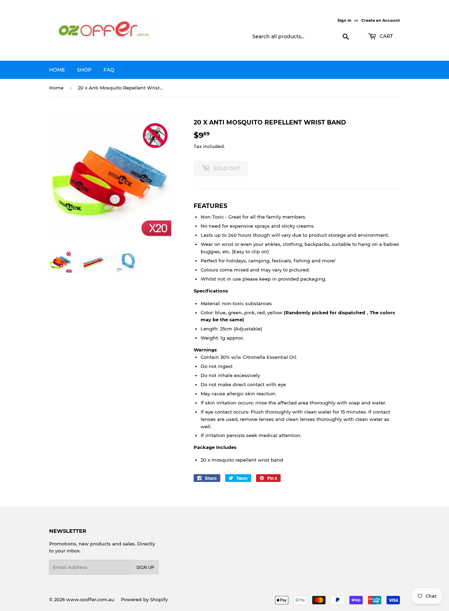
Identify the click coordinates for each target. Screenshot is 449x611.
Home (57, 70)
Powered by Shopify (144, 599)
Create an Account (380, 20)
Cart (385, 36)
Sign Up (145, 567)
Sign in (344, 20)
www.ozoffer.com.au (90, 599)
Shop (84, 70)
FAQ (108, 70)
